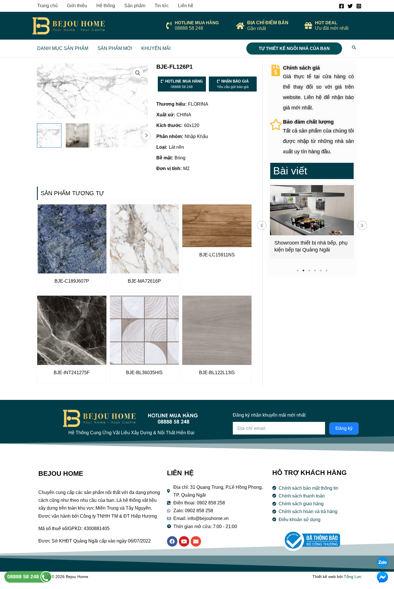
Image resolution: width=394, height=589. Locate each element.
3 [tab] (309, 270)
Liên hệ (185, 5)
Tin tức (162, 5)
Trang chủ (47, 5)
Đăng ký (343, 428)
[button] (261, 225)
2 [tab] (303, 270)
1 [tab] (297, 270)
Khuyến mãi (155, 48)
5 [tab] (320, 270)
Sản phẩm (134, 5)
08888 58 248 (23, 576)
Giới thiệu (77, 5)
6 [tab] (326, 270)
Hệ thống (105, 5)
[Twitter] (350, 6)
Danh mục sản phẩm (62, 48)
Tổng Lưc (352, 576)
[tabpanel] (312, 222)
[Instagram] (358, 6)
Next (146, 135)
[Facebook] (341, 6)
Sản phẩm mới (114, 48)
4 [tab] (315, 270)
